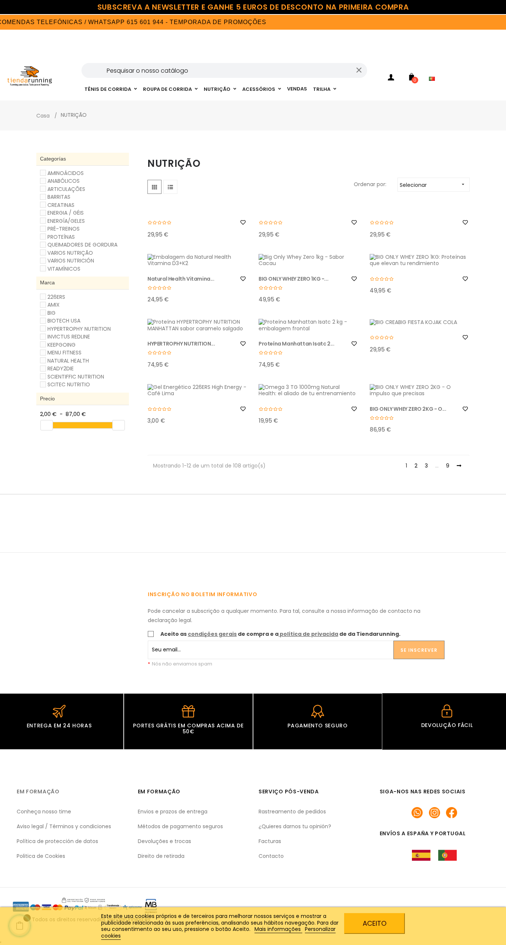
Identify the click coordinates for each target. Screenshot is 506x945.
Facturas (270, 841)
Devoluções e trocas (164, 841)
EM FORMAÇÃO (38, 791)
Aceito (374, 923)
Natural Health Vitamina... (180, 278)
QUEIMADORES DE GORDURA (82, 244)
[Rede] (154, 187)
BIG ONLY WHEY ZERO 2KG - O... (408, 409)
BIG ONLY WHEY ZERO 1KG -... (293, 278)
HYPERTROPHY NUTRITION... (181, 343)
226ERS (56, 297)
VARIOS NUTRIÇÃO (70, 253)
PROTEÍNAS (61, 237)
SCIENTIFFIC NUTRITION (75, 376)
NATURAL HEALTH (68, 360)
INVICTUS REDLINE (68, 336)
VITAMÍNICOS (63, 268)
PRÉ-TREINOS (63, 228)
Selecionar (433, 185)
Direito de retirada (161, 856)
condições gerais (212, 634)
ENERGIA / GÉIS (65, 213)
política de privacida (309, 634)
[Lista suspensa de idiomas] (433, 69)
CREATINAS (60, 205)
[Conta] (391, 78)
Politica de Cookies (41, 856)
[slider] (46, 425)
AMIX (53, 304)
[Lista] (170, 187)
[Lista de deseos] (243, 222)
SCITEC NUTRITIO (68, 384)
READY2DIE (60, 368)
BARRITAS (58, 197)
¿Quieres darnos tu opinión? (295, 826)
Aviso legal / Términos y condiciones (64, 826)
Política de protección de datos (57, 841)
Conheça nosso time (44, 811)
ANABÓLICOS (63, 181)
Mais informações (278, 929)
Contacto (271, 856)
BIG (51, 313)
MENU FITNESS (64, 352)
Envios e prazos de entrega (172, 811)
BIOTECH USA (63, 320)
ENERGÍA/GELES (66, 221)
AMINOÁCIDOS (65, 173)
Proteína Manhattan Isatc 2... (296, 343)
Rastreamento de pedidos (292, 811)
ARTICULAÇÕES (66, 189)
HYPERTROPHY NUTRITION (79, 329)
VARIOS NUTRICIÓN (70, 260)
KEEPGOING (61, 344)
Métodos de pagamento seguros (180, 826)
